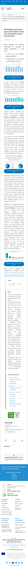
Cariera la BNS (5, 507)
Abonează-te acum (13, 472)
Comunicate (10, 16)
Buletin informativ (5, 509)
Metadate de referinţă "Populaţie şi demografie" (15, 387)
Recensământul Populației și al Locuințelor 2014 (5, 526)
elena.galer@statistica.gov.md (15, 429)
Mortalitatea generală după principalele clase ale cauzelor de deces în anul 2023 (13, 18)
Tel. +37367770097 (10, 432)
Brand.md (17, 565)
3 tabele (15, 284)
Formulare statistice (20, 522)
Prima (3, 14)
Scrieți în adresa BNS (6, 514)
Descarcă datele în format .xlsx (14, 77)
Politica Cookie (16, 545)
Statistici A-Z (18, 501)
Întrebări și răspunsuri (6, 512)
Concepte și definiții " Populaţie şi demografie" (15, 394)
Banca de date (18, 503)
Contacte (3, 505)
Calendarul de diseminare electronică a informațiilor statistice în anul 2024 (15, 402)
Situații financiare (19, 525)
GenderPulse (4, 522)
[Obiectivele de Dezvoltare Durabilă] (17, 415)
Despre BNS (4, 503)
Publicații (17, 506)
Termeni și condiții (7, 545)
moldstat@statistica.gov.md (14, 491)
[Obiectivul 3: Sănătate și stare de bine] (11, 415)
